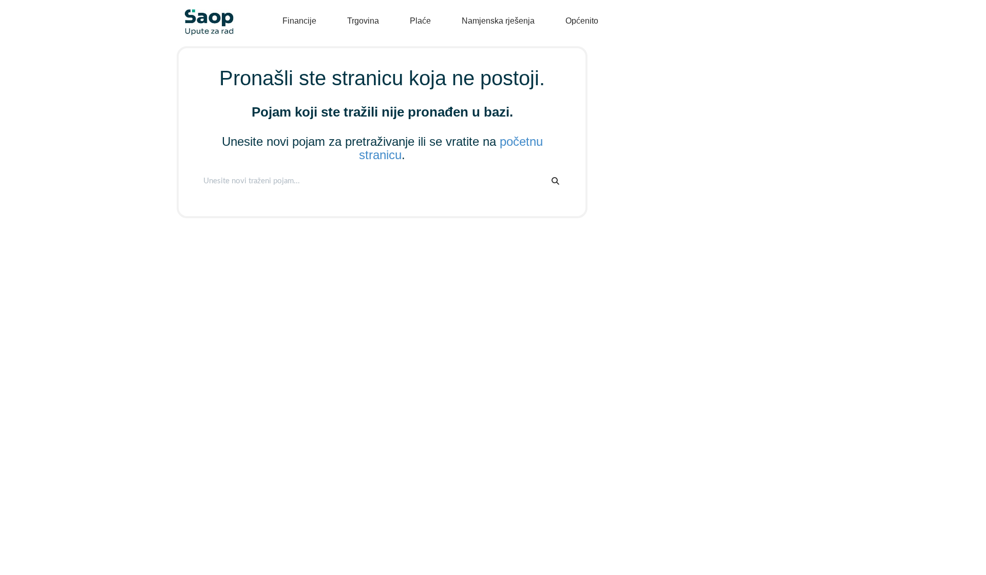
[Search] (555, 181)
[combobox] (371, 181)
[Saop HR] (205, 13)
